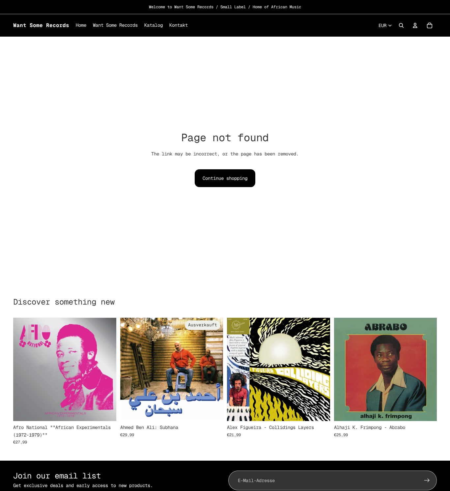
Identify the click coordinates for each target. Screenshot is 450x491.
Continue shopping (225, 178)
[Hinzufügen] (106, 411)
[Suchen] (401, 25)
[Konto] (415, 25)
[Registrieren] (427, 480)
